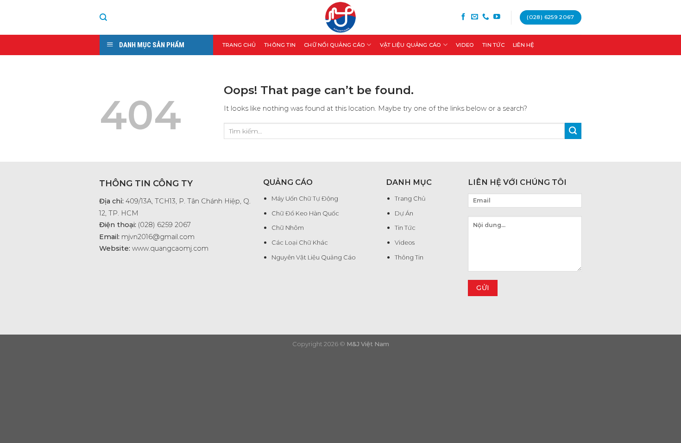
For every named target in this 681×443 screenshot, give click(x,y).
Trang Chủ (239, 45)
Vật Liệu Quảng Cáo (410, 45)
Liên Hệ (524, 45)
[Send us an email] (474, 17)
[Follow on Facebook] (463, 17)
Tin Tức (493, 45)
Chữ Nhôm (287, 227)
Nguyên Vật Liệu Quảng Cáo (313, 257)
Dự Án (404, 213)
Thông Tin (280, 45)
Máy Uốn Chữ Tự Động (304, 198)
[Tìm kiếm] (103, 17)
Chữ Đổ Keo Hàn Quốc (305, 213)
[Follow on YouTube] (496, 17)
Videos (405, 242)
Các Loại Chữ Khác (299, 242)
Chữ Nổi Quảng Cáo (334, 45)
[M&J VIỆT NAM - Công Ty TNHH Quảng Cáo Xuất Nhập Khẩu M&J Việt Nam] (340, 17)
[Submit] (573, 131)
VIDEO (465, 45)
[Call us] (485, 17)
